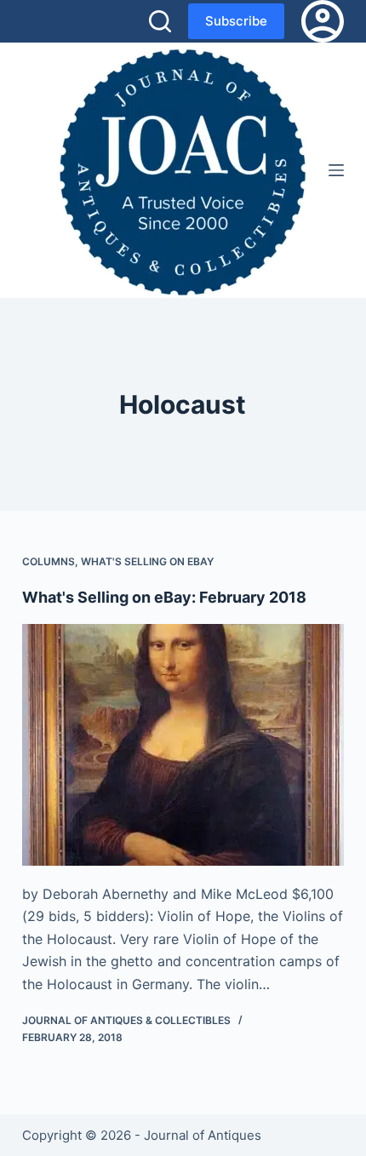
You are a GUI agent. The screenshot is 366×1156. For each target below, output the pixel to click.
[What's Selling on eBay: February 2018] (183, 745)
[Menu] (336, 170)
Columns (48, 561)
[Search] (160, 21)
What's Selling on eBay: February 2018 (164, 597)
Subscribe (236, 21)
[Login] (322, 21)
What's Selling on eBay (147, 561)
